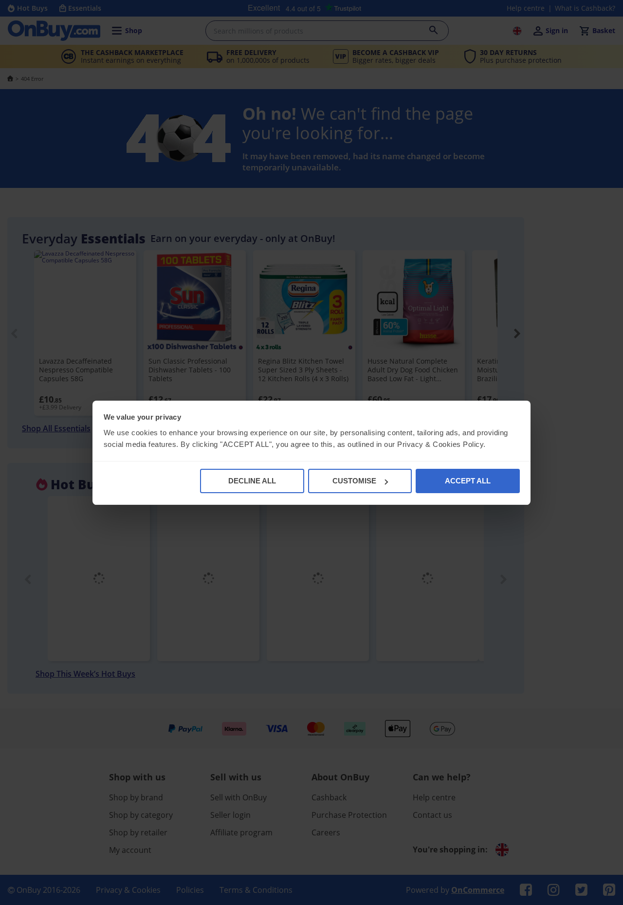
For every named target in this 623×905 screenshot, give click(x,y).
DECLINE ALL (252, 481)
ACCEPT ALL (468, 481)
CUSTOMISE (354, 481)
